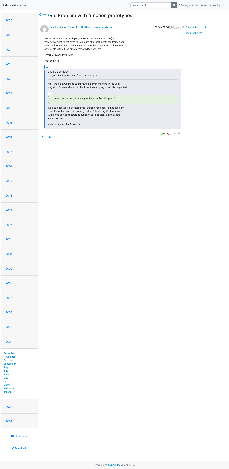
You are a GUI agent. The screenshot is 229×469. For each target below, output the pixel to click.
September (10, 363)
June (6, 374)
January (8, 391)
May (6, 377)
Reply (47, 137)
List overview (20, 436)
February (9, 388)
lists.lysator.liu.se (14, 5)
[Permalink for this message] (179, 133)
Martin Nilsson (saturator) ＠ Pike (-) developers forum (81, 27)
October (8, 360)
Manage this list (189, 5)
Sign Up (220, 5)
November (9, 356)
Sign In (207, 5)
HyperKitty (114, 464)
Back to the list (193, 32)
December (9, 353)
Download (20, 448)
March (7, 384)
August (7, 367)
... (46, 66)
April (6, 381)
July (6, 370)
